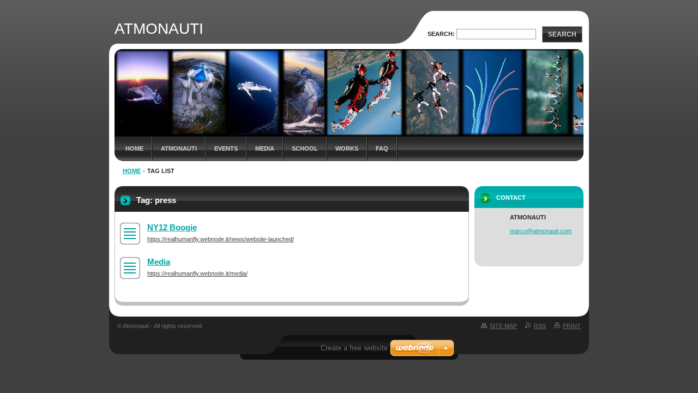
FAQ (382, 148)
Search (562, 34)
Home (134, 148)
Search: (441, 34)
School (305, 148)
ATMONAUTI (179, 148)
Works (346, 148)
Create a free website (354, 348)
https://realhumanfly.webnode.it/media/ (197, 273)
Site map (503, 326)
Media (264, 148)
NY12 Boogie (172, 227)
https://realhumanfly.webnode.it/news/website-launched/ (220, 239)
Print (572, 326)
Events (226, 148)
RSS (540, 326)
